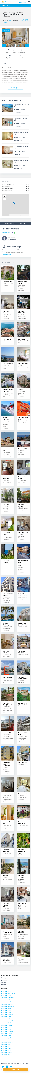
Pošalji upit (15, 1069)
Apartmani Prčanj (6, 1019)
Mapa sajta (10, 1063)
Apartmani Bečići (6, 995)
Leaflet (11, 215)
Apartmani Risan (6, 1040)
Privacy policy (24, 1063)
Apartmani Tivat (6, 1016)
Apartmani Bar (5, 1046)
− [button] (4, 199)
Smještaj (3, 978)
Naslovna (5, 12)
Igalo (10, 12)
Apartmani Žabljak (6, 1052)
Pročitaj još (14, 88)
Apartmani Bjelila (6, 1038)
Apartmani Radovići (7, 1031)
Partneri (16, 1063)
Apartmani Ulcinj (6, 1050)
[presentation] (4, 45)
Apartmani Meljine (6, 1025)
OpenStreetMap (25, 215)
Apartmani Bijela (6, 1035)
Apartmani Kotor (6, 1012)
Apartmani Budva (6, 991)
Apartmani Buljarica (7, 1014)
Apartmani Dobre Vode (8, 993)
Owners (3, 982)
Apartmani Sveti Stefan (8, 1002)
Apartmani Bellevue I (17, 12)
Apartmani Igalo (6, 1008)
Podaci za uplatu (6, 254)
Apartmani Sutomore (7, 1042)
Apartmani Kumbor (6, 1023)
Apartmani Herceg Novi (8, 1006)
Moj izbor (22, 2)
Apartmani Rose (6, 1010)
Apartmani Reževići (6, 1004)
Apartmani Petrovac (7, 1000)
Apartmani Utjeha (6, 1048)
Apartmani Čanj (5, 1044)
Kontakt (3, 984)
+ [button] (4, 196)
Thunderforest (17, 215)
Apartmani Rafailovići (7, 997)
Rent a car (4, 980)
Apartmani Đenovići (7, 1021)
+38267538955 (6, 233)
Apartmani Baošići (6, 1029)
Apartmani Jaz (5, 1054)
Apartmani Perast (6, 1027)
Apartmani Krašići (6, 1033)
